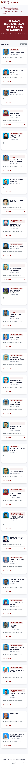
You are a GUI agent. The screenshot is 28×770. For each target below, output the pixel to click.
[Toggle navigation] (25, 2)
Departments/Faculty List (11, 8)
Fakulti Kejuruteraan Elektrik (11, 9)
